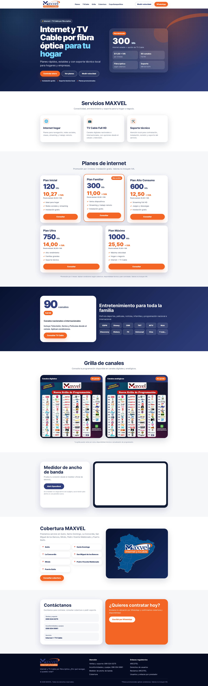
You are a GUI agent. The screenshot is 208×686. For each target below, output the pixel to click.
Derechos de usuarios (139, 667)
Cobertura (102, 4)
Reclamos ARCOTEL (138, 671)
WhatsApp (161, 4)
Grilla (94, 4)
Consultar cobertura (52, 578)
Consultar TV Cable (55, 335)
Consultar (60, 217)
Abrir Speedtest (54, 486)
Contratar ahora (50, 73)
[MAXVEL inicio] (51, 4)
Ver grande (95, 379)
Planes (77, 4)
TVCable (86, 4)
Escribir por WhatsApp (122, 619)
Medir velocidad (144, 4)
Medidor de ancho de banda (100, 671)
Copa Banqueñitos (116, 4)
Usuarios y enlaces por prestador (143, 674)
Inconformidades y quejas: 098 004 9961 (106, 667)
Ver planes (69, 73)
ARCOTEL (134, 664)
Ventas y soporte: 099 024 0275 (102, 664)
